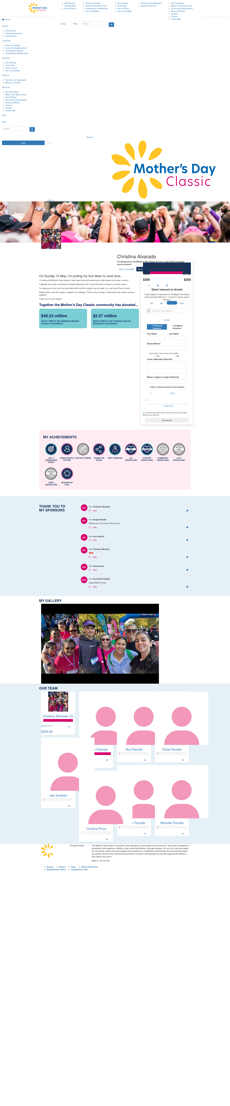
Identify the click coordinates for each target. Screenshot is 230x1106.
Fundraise (6, 40)
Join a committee (12, 70)
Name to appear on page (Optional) (163, 377)
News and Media (12, 102)
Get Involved (10, 62)
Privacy (62, 866)
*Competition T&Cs (79, 869)
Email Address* (154, 343)
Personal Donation (157, 327)
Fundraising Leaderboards (16, 53)
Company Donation (177, 327)
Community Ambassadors (16, 100)
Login (23, 142)
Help (4, 115)
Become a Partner (13, 82)
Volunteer (6, 58)
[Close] (53, 200)
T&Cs (73, 866)
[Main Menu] (50, 142)
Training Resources (13, 33)
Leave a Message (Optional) (159, 359)
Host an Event (123, 8)
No (177, 356)
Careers (8, 105)
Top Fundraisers (92, 11)
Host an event (11, 68)
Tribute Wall (10, 110)
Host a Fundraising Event (16, 48)
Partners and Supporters (15, 80)
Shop (4, 121)
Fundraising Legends (14, 50)
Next (172, 393)
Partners (5, 75)
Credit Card (168, 406)
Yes (157, 356)
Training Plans (70, 5)
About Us (6, 87)
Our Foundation (12, 92)
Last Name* (174, 333)
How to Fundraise (12, 45)
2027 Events (10, 30)
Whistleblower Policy (55, 869)
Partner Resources (89, 866)
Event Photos (11, 36)
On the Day (10, 65)
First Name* (152, 333)
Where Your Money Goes (16, 94)
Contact (8, 107)
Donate (90, 137)
